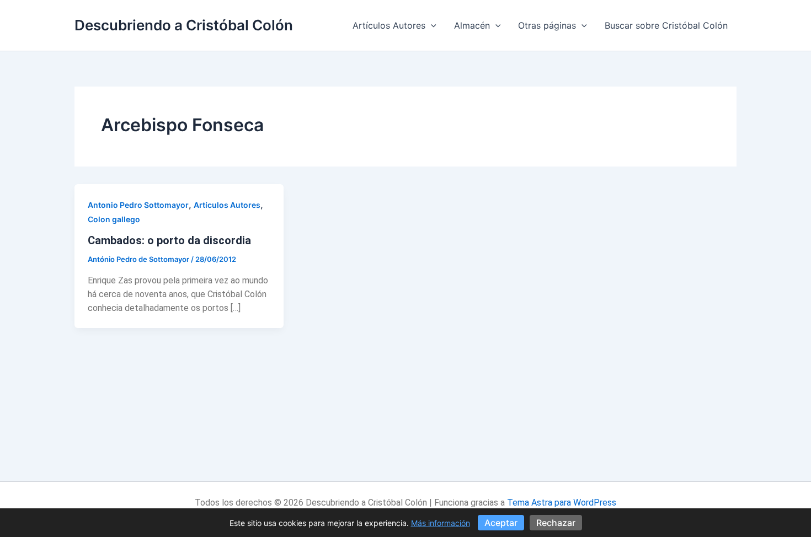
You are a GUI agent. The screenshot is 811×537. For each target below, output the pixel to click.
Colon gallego (114, 219)
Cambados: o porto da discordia (169, 240)
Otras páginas (547, 25)
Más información (440, 523)
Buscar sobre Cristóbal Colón (666, 25)
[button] (430, 25)
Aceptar (500, 522)
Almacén (472, 25)
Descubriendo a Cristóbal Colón (183, 25)
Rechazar (555, 522)
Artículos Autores (389, 25)
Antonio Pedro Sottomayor (138, 205)
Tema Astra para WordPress (561, 502)
